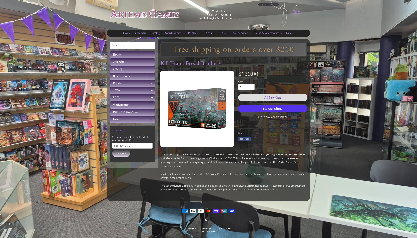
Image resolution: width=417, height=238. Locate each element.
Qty (240, 81)
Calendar (140, 33)
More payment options (273, 116)
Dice (291, 33)
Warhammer (242, 33)
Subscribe (121, 153)
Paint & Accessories (268, 33)
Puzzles (195, 33)
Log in (263, 4)
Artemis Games (207, 229)
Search (208, 220)
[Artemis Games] (144, 15)
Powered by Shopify (209, 231)
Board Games (174, 33)
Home (127, 33)
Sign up (273, 4)
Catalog (155, 33)
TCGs (210, 33)
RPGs (224, 33)
